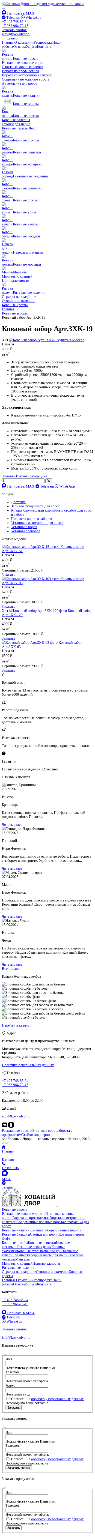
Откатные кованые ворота (22, 67)
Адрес (10, 1385)
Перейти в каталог (16, 1025)
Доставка (18, 502)
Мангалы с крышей (17, 276)
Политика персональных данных (28, 1065)
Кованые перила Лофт (19, 128)
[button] (4, 8)
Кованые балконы (16, 120)
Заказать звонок (18, 1468)
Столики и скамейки (18, 301)
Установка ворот (24, 527)
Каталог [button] (12, 38)
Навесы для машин (55, 1255)
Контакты (44, 46)
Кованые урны (52, 1251)
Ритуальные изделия (18, 1268)
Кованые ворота (14, 1209)
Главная (8, 42)
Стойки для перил (16, 124)
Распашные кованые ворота (23, 63)
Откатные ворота (45, 1130)
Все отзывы (11, 968)
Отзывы (19, 46)
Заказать (8, 575)
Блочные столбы (15, 1243)
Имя (9, 1359)
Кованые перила (68, 1230)
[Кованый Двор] (43, 4)
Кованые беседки (26, 1255)
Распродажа (43, 42)
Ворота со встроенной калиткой (27, 75)
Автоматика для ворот (19, 83)
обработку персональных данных (57, 1399)
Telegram (13, 17)
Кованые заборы (42, 1230)
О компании (24, 42)
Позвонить (10, 1168)
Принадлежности (15, 280)
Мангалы (22, 1259)
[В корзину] (48, 480)
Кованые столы (29, 1251)
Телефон (12, 1372)
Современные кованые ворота (25, 79)
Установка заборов (25, 531)
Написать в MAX (20, 13)
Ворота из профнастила (20, 71)
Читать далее (12, 824)
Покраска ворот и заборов (31, 519)
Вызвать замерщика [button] (31, 476)
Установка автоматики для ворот (37, 523)
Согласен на (47, 1399)
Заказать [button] (8, 476)
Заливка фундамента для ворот (35, 506)
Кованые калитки (16, 1230)
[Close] (58, 1206)
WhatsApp (33, 17)
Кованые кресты (15, 305)
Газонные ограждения (34, 1247)
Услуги (31, 46)
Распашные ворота (16, 1130)
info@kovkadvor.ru (16, 34)
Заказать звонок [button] (14, 30)
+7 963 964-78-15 (15, 26)
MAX (6, 1179)
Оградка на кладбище (19, 297)
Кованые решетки (42, 1243)
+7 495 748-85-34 (15, 22)
